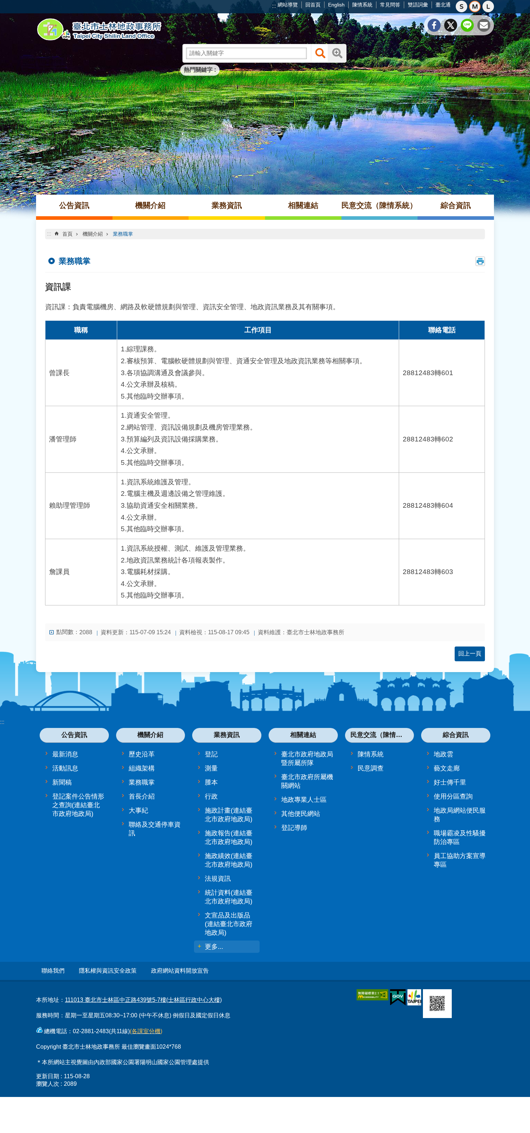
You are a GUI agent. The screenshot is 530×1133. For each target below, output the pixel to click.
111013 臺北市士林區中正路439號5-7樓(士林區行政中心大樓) (143, 1000)
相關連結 (303, 205)
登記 (211, 754)
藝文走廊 (447, 768)
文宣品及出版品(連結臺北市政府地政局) (228, 924)
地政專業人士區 (304, 799)
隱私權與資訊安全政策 (108, 971)
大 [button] (488, 6)
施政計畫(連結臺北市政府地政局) (228, 815)
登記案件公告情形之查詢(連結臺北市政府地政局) (78, 805)
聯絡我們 (53, 971)
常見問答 (390, 5)
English (336, 5)
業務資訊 (227, 205)
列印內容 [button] (480, 261)
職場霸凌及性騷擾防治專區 (460, 837)
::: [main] (49, 234)
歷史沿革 (142, 754)
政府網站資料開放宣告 (180, 971)
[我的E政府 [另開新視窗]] (398, 997)
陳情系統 (362, 5)
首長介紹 (142, 796)
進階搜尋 (337, 53)
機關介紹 (150, 205)
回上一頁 (469, 653)
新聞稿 (62, 782)
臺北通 (443, 5)
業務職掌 (123, 234)
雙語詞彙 (418, 5)
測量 (211, 768)
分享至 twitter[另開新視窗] (450, 25)
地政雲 (443, 754)
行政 (211, 796)
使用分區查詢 (453, 796)
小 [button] (461, 6)
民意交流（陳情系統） (379, 205)
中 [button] (475, 6)
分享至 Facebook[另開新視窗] (434, 25)
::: (274, 6)
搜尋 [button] (320, 53)
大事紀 (138, 810)
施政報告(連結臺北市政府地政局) (228, 837)
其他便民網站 (300, 813)
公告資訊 (74, 205)
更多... (214, 946)
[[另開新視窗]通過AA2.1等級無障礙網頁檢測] (372, 994)
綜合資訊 (456, 205)
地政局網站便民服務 (460, 815)
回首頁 (313, 5)
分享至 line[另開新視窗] (467, 25)
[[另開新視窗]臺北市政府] (414, 997)
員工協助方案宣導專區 (460, 860)
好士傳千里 (450, 782)
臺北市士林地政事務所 (99, 29)
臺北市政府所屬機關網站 (307, 781)
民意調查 (371, 768)
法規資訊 (218, 878)
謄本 (211, 782)
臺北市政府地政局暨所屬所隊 (307, 759)
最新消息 (65, 754)
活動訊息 (65, 768)
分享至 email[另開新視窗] (483, 25)
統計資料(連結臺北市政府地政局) (228, 897)
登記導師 (294, 827)
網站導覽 (288, 5)
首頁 (67, 234)
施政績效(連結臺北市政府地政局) (228, 860)
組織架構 (142, 768)
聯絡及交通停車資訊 (155, 829)
